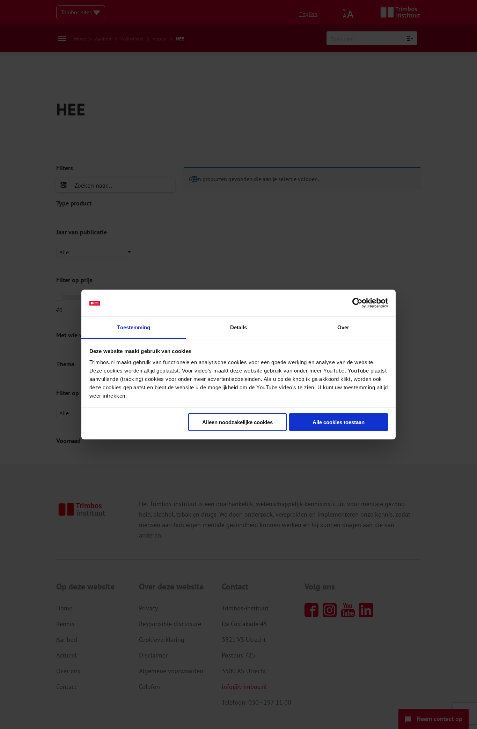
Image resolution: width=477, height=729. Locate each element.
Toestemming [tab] (133, 327)
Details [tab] (238, 327)
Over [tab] (343, 327)
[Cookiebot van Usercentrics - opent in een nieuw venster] (357, 303)
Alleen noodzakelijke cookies (237, 422)
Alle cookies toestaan (339, 422)
